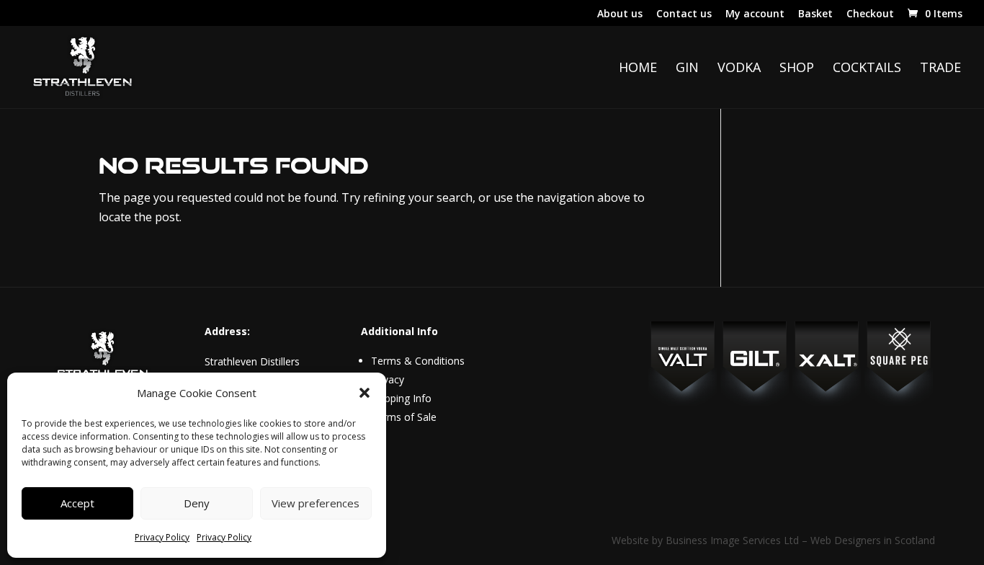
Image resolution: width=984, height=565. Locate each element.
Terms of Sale (404, 417)
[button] (364, 393)
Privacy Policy (162, 537)
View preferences (315, 503)
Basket (815, 14)
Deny (197, 503)
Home (638, 69)
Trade (940, 69)
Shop (796, 69)
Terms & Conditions (418, 361)
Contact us (684, 14)
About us (620, 14)
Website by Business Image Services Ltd (705, 540)
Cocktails (867, 69)
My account (754, 14)
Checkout (870, 14)
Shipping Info (401, 398)
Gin (687, 69)
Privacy (387, 379)
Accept (77, 503)
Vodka (739, 69)
